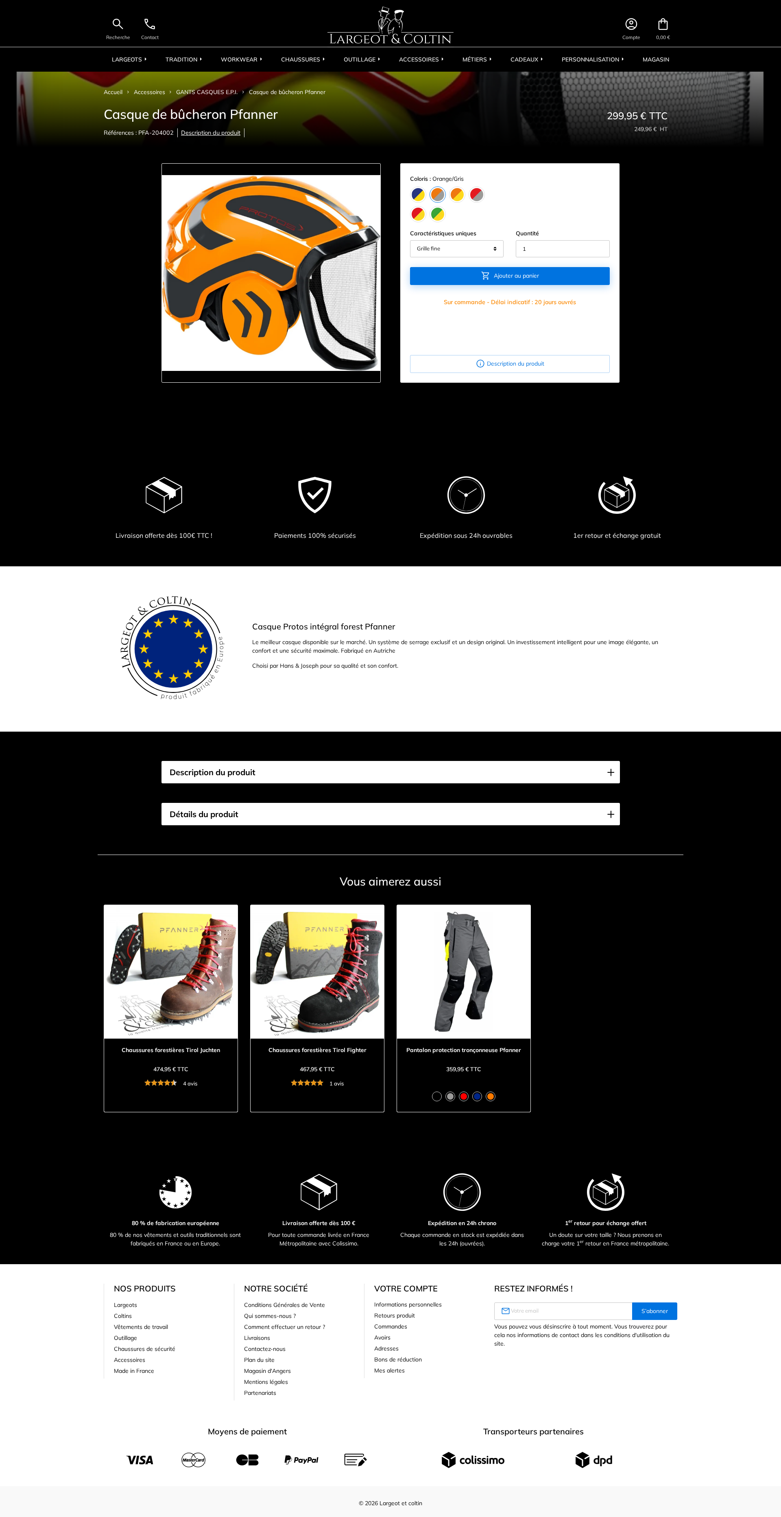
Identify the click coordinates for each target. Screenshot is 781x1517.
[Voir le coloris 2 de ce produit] (450, 1096)
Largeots (125, 1305)
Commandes (390, 1326)
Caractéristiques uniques (443, 233)
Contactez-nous (265, 1349)
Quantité (527, 233)
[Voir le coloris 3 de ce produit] (464, 1096)
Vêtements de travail (141, 1327)
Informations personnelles (408, 1304)
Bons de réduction (398, 1359)
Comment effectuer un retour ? (284, 1327)
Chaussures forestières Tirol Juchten (171, 1050)
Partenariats (260, 1392)
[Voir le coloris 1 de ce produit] (437, 1096)
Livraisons (257, 1338)
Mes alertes (389, 1370)
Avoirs (382, 1337)
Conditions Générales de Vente (284, 1305)
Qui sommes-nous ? (270, 1316)
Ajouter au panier (510, 275)
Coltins (123, 1316)
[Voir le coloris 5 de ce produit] (490, 1096)
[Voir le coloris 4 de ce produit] (477, 1096)
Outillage (125, 1338)
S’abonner (654, 1311)
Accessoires (129, 1360)
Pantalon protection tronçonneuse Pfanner (463, 1050)
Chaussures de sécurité (144, 1349)
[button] (390, 772)
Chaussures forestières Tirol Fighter (317, 1050)
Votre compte (406, 1288)
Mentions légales (266, 1381)
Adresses (386, 1348)
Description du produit (210, 132)
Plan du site (259, 1360)
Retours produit (394, 1315)
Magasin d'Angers (267, 1371)
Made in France (134, 1371)
